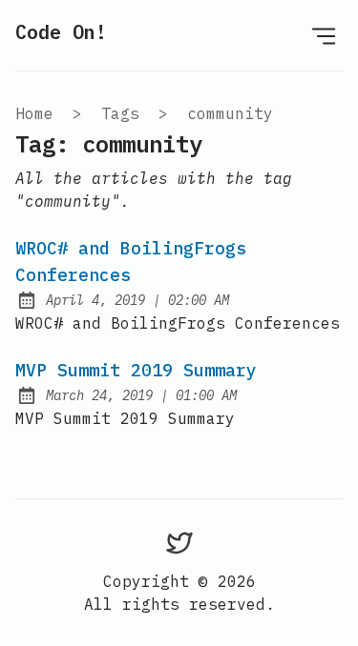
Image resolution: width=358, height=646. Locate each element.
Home (34, 113)
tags (120, 113)
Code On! (61, 32)
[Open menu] (324, 35)
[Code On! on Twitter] (179, 542)
